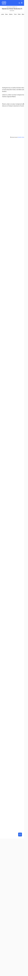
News (6, 14)
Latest (2, 14)
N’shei (19, 14)
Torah (15, 14)
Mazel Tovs (24, 14)
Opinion (10, 14)
